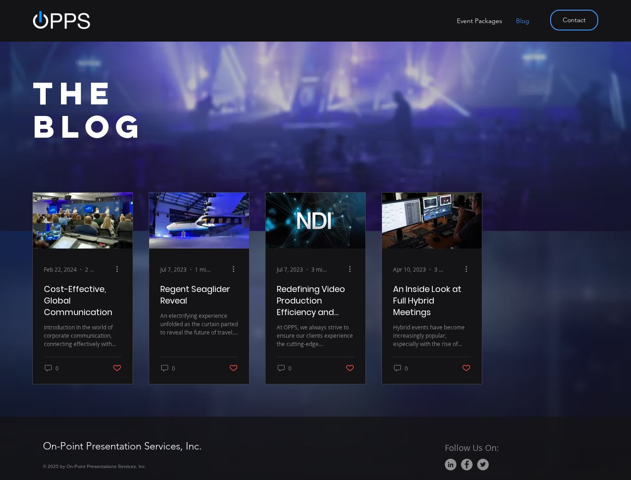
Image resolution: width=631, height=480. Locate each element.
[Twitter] (483, 464)
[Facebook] (467, 464)
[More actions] (120, 269)
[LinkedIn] (450, 464)
